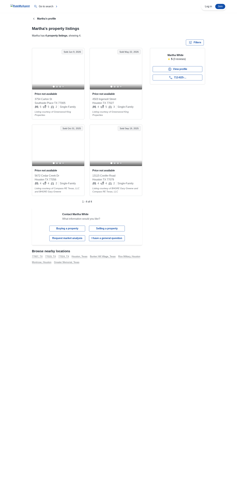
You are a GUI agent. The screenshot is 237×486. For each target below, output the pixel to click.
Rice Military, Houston (129, 256)
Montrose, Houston (41, 262)
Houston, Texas (79, 256)
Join (220, 6)
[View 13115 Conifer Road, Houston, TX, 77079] (116, 145)
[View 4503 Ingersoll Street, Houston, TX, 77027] (116, 68)
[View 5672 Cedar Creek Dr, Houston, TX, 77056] (58, 145)
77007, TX (37, 256)
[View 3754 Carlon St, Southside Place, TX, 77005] (58, 68)
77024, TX (63, 256)
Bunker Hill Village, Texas (103, 256)
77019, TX (50, 256)
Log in (208, 6)
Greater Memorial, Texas (66, 262)
